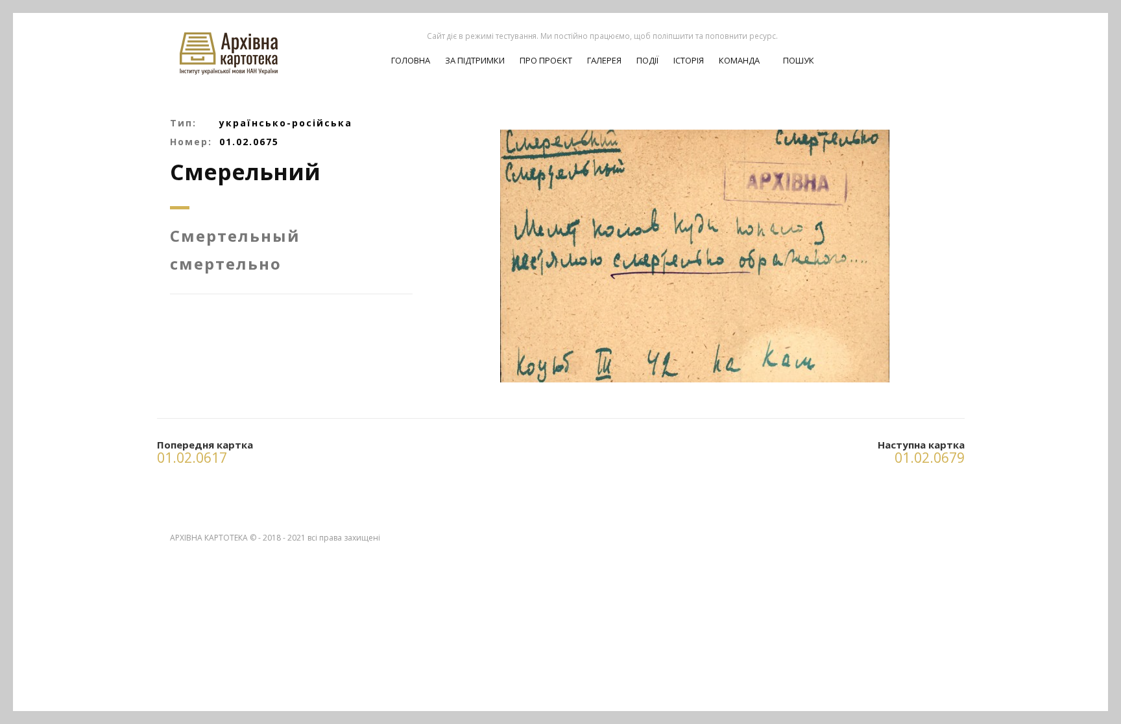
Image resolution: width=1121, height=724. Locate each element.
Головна (410, 60)
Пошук (797, 60)
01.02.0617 (192, 458)
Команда (739, 60)
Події (647, 60)
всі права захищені (343, 537)
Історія (688, 60)
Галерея (604, 60)
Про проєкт (546, 60)
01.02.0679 (930, 458)
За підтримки (475, 60)
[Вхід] (918, 46)
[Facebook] (941, 46)
